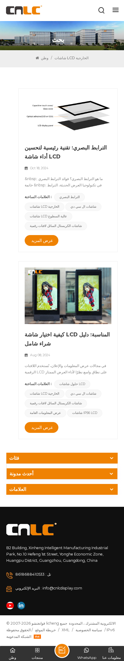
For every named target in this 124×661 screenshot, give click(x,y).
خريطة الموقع (45, 630)
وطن (44, 58)
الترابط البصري (69, 197)
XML (66, 630)
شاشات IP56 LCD (84, 413)
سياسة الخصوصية (89, 630)
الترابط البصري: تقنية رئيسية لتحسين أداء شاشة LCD (66, 152)
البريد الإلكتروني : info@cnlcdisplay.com (48, 588)
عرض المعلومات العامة (45, 413)
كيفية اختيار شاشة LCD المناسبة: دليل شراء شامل (67, 339)
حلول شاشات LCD (72, 384)
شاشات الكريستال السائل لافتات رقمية (56, 226)
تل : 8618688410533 (33, 574)
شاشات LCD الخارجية (44, 207)
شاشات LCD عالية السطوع (48, 216)
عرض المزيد (42, 240)
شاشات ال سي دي (83, 207)
